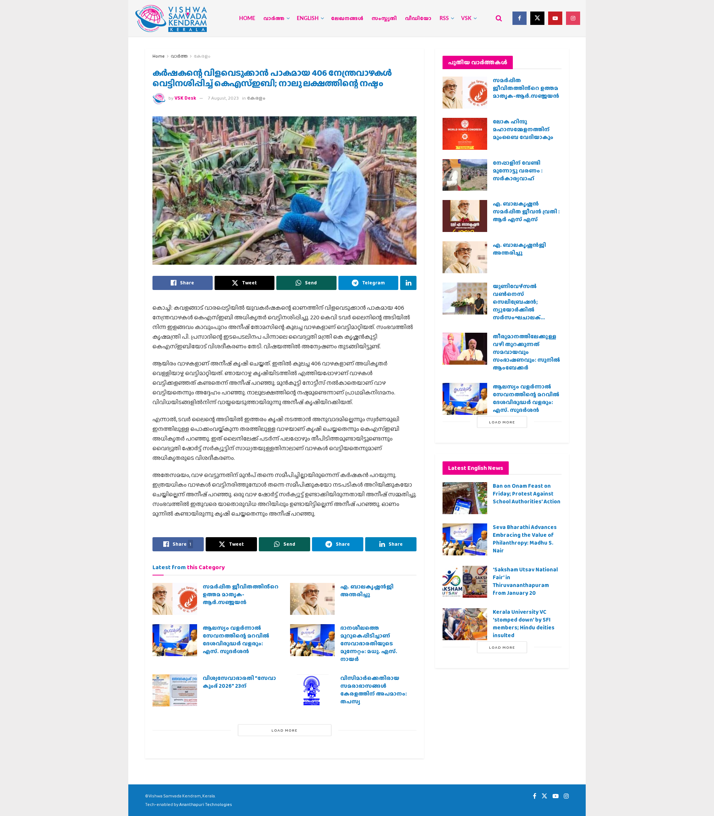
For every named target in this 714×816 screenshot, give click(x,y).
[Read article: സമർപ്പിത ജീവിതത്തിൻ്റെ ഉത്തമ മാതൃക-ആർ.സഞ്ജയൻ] (174, 599)
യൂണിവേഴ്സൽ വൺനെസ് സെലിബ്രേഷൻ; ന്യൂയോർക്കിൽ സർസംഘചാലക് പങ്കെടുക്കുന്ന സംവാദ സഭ (523, 309)
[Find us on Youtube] (555, 18)
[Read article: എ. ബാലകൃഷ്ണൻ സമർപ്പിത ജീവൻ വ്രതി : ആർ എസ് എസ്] (465, 216)
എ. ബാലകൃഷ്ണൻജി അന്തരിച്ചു (366, 591)
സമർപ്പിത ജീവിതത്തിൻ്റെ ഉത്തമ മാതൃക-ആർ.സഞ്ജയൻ (241, 594)
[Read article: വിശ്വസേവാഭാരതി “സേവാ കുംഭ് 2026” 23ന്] (174, 690)
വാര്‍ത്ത (273, 18)
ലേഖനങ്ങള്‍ (347, 18)
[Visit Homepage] (171, 18)
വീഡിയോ (418, 18)
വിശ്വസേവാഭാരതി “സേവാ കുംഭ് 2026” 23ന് (239, 682)
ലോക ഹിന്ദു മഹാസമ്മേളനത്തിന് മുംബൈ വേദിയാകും (523, 129)
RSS (444, 18)
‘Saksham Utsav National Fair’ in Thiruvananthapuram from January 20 (525, 581)
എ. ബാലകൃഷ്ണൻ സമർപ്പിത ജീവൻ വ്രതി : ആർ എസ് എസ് (526, 211)
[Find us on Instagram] (573, 18)
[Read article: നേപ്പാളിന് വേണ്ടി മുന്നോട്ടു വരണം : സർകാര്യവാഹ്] (465, 175)
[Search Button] (499, 18)
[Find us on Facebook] (519, 18)
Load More (284, 730)
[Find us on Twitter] (537, 18)
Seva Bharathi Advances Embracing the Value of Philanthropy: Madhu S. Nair (525, 539)
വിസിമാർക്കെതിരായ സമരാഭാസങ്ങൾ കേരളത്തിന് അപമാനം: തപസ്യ (373, 690)
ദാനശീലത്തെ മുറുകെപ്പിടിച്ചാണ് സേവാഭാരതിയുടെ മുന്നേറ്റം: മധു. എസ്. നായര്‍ (368, 643)
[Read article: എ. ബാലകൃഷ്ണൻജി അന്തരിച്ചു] (312, 599)
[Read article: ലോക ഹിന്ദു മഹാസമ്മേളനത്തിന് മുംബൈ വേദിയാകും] (465, 134)
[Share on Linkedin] (408, 283)
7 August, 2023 (223, 97)
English (308, 18)
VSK (466, 18)
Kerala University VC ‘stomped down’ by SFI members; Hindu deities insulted (523, 623)
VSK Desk (185, 97)
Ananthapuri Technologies (205, 804)
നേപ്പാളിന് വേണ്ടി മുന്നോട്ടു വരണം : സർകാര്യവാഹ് (518, 171)
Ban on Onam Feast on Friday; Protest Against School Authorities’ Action (526, 494)
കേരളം (202, 56)
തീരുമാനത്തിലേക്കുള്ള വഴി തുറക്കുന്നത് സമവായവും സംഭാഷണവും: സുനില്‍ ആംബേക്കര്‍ (526, 352)
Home (247, 18)
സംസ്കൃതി (384, 18)
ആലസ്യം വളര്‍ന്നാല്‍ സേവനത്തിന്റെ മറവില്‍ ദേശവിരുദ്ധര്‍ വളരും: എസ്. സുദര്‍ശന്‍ (236, 639)
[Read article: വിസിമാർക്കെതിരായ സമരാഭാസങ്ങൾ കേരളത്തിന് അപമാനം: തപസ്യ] (312, 690)
